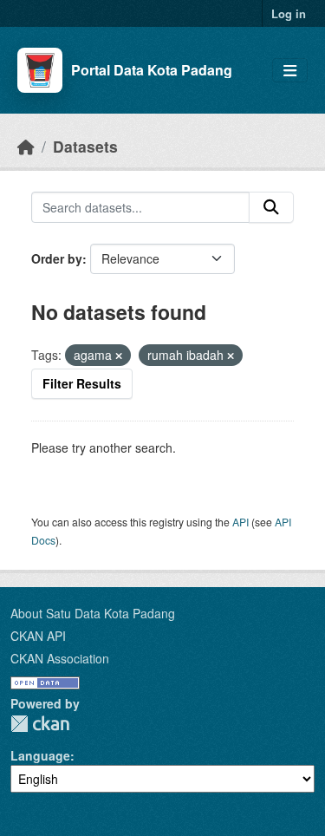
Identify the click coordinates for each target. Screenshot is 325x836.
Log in (288, 13)
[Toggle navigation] (290, 70)
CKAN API (38, 635)
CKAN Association (59, 658)
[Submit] (271, 207)
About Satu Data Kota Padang (92, 613)
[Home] (26, 146)
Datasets (85, 146)
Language (40, 755)
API (240, 521)
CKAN (39, 724)
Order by (56, 258)
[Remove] (118, 355)
